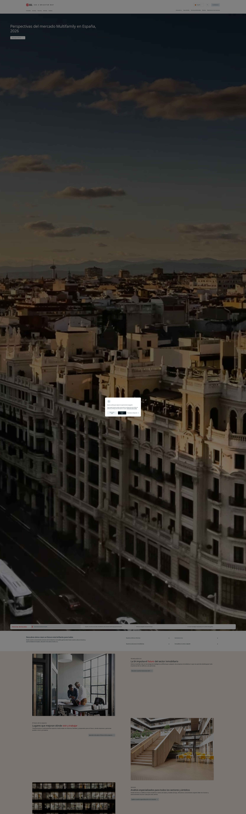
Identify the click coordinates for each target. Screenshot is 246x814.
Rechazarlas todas (112, 413)
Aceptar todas (122, 413)
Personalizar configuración (133, 413)
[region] (123, 407)
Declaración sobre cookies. (132, 408)
